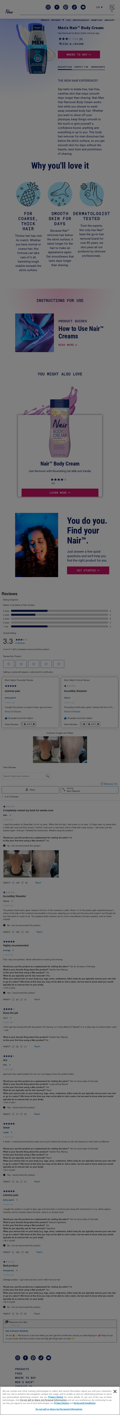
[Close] (115, 1391)
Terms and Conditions (84, 1403)
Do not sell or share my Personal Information (59, 1409)
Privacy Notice (55, 1397)
